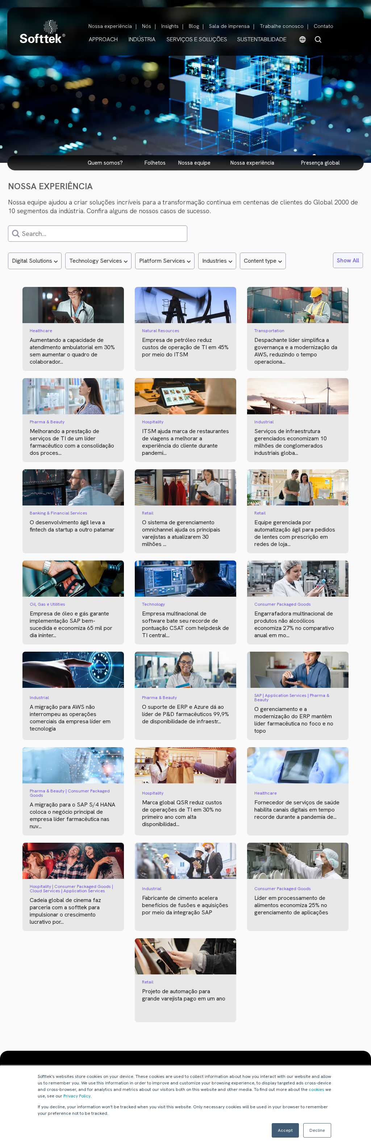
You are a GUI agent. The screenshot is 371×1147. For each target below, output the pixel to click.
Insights (170, 26)
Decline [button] (317, 1130)
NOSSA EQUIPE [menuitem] (194, 163)
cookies (316, 1089)
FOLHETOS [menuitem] (155, 163)
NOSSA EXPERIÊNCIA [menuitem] (252, 163)
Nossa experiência (110, 26)
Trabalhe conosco (282, 26)
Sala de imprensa (229, 26)
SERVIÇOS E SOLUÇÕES (197, 39)
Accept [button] (285, 1130)
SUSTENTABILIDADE (262, 39)
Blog (194, 26)
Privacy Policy (77, 1096)
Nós (146, 26)
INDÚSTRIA (142, 39)
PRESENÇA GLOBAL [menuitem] (320, 163)
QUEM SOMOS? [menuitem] (105, 163)
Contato (323, 26)
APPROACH (103, 39)
